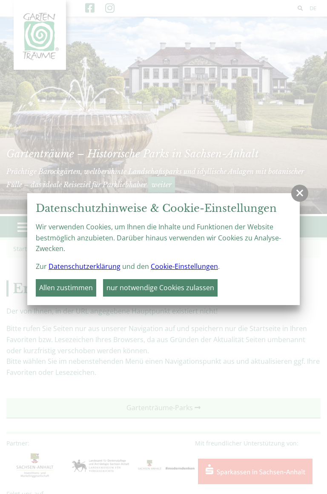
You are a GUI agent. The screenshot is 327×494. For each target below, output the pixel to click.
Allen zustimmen (66, 287)
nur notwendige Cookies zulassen (160, 287)
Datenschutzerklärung (84, 266)
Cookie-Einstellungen (184, 266)
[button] (299, 193)
